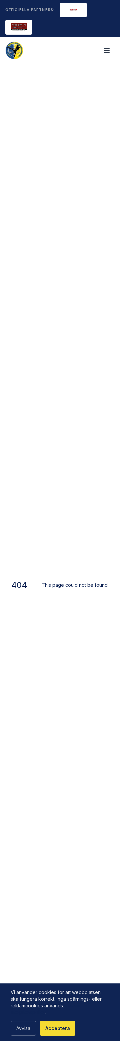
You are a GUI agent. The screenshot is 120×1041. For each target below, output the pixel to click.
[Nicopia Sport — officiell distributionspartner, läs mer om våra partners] (18, 27)
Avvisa (23, 1028)
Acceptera (57, 1028)
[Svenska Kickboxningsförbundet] (14, 50)
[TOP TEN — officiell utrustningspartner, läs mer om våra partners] (73, 10)
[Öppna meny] (107, 50)
